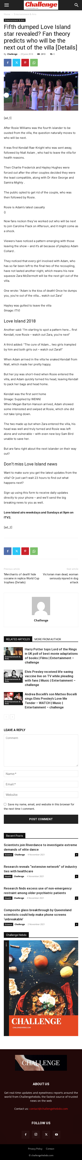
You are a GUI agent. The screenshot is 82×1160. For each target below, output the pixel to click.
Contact (50, 1148)
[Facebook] (7, 62)
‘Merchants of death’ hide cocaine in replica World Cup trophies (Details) (21, 578)
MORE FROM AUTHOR (48, 639)
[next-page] (12, 717)
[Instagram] (36, 1134)
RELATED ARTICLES (18, 639)
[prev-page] (6, 717)
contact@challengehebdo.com (48, 1109)
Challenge (12, 54)
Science (8, 854)
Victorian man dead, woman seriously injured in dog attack (60, 578)
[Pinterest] (25, 62)
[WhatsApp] (34, 62)
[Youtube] (56, 1134)
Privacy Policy (35, 1148)
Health (8, 876)
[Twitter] (16, 62)
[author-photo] (41, 615)
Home (7, 14)
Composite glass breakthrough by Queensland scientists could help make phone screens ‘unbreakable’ (38, 914)
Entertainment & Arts (25, 14)
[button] (6, 5)
